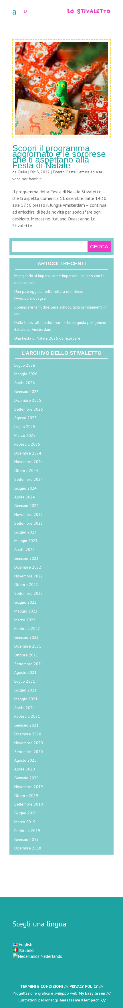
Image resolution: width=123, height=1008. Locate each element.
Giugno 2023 (25, 532)
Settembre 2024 (28, 479)
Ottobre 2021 (26, 655)
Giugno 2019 (25, 813)
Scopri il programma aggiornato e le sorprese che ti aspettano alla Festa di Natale (59, 156)
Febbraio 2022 (27, 628)
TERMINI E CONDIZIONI (41, 986)
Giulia (22, 172)
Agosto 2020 (25, 760)
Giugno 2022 (25, 602)
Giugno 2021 (25, 690)
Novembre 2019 (28, 786)
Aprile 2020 (24, 769)
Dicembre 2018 (27, 848)
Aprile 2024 (24, 497)
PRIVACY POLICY (84, 986)
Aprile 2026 (24, 382)
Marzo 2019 (24, 821)
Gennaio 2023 (26, 558)
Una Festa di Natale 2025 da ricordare (47, 338)
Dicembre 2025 (27, 400)
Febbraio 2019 (27, 830)
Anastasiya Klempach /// (82, 1000)
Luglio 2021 (24, 681)
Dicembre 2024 (27, 453)
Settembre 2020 (28, 751)
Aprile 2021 (24, 707)
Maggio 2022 (25, 611)
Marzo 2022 (24, 619)
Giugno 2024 (25, 488)
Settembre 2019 (28, 804)
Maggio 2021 (25, 698)
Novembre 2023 (28, 514)
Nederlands (51, 956)
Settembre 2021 (28, 663)
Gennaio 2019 (26, 839)
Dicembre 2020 (27, 734)
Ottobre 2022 (26, 584)
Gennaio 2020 (26, 777)
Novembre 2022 (28, 576)
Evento (59, 172)
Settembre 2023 (28, 523)
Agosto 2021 (25, 672)
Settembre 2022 (28, 593)
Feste (71, 172)
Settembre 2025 (28, 409)
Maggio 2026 (25, 373)
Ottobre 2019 (26, 795)
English (25, 944)
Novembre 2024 (28, 461)
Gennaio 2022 (26, 637)
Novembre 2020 (28, 742)
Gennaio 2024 (26, 505)
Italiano (26, 950)
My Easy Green (92, 993)
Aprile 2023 (24, 549)
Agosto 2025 (25, 417)
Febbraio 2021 (27, 716)
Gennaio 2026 (26, 391)
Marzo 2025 (24, 435)
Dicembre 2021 (27, 646)
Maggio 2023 (25, 540)
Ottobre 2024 (26, 470)
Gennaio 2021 (26, 725)
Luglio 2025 (24, 426)
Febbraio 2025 (27, 444)
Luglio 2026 (24, 365)
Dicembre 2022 (27, 567)
